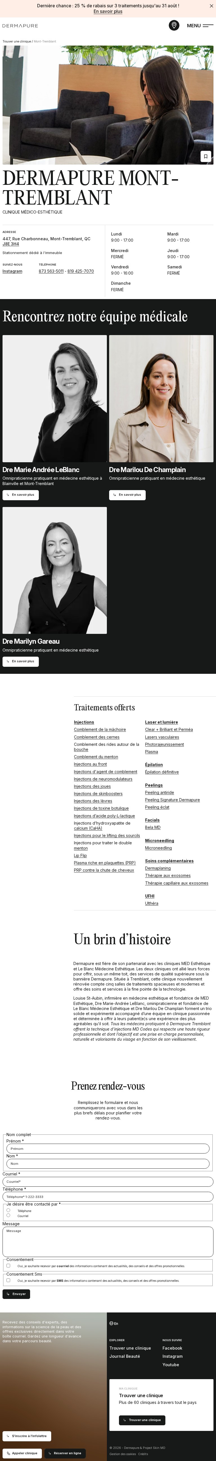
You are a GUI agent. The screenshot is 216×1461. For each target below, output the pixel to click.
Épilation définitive (162, 771)
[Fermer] (211, 6)
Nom (12, 1155)
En (115, 1323)
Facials (152, 820)
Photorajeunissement (164, 744)
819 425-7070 (81, 271)
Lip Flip (80, 855)
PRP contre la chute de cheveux (104, 870)
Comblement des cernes (97, 737)
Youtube (171, 1364)
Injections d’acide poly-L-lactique (104, 815)
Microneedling (159, 840)
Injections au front (90, 764)
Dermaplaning (158, 868)
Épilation (154, 764)
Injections (84, 722)
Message (11, 1223)
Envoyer (19, 1294)
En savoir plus (108, 11)
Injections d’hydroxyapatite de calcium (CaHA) (102, 826)
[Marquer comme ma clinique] (206, 156)
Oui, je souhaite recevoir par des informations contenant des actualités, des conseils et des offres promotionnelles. (101, 1266)
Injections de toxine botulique (101, 808)
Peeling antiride (159, 792)
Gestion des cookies (122, 1454)
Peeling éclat (157, 807)
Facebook (172, 1348)
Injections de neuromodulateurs (103, 778)
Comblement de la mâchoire (100, 729)
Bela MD (153, 827)
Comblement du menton (96, 756)
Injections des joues (92, 786)
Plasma (151, 751)
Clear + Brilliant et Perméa (169, 729)
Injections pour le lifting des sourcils (107, 835)
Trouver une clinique (17, 41)
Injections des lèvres (93, 800)
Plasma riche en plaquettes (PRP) (105, 862)
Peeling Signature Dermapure (172, 799)
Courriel (11, 1174)
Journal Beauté (124, 1356)
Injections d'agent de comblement (105, 771)
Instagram (12, 271)
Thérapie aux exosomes (168, 875)
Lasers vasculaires (162, 737)
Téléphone (14, 1189)
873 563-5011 (51, 271)
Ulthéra (151, 903)
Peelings (154, 785)
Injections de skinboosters (98, 793)
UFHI (149, 896)
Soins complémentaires (169, 860)
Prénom (15, 1141)
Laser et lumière (161, 722)
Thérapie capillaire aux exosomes (176, 883)
